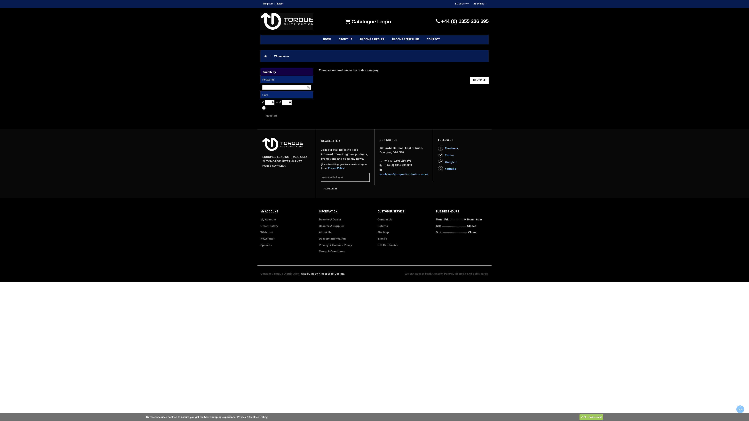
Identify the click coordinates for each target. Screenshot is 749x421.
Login (280, 3)
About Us (325, 232)
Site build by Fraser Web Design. (323, 273)
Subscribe (330, 188)
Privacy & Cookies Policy (335, 245)
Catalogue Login (370, 22)
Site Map (383, 232)
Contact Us (384, 219)
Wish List (266, 232)
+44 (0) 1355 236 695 (464, 21)
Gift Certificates (387, 245)
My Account (268, 219)
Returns (382, 225)
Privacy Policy (336, 168)
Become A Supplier (331, 225)
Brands (382, 238)
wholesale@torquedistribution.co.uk (404, 174)
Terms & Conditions (332, 251)
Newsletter (267, 238)
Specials (266, 245)
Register (268, 3)
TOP (740, 409)
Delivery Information (332, 238)
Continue (479, 80)
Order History (269, 225)
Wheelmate (281, 56)
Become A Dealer (330, 219)
